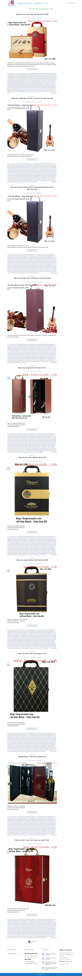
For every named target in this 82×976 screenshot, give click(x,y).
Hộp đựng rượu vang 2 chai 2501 (50, 958)
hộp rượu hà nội (29, 89)
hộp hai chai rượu (27, 77)
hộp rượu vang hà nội (41, 90)
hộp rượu (53, 77)
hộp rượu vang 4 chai (13, 90)
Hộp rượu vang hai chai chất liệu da (21, 646)
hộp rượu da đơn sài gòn (30, 82)
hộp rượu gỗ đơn (12, 87)
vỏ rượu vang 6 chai (33, 181)
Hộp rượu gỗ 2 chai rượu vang (27, 931)
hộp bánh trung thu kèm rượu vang (37, 73)
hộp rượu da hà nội (38, 82)
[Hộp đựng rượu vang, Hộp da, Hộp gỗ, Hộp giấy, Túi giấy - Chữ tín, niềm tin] (11, 3)
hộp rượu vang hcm (49, 90)
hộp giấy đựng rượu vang (38, 76)
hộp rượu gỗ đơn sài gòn (28, 87)
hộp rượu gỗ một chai (44, 87)
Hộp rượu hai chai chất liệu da (50, 550)
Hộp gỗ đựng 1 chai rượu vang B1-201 (32, 757)
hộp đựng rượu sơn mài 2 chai (42, 164)
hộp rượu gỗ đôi (37, 86)
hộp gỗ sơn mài (23, 167)
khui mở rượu (14, 91)
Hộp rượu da (32, 12)
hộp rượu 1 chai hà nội (42, 167)
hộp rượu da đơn (45, 171)
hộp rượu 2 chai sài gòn (35, 78)
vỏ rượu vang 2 (40, 91)
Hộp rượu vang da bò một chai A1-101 (32, 368)
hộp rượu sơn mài (28, 179)
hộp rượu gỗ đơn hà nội (19, 87)
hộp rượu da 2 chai (39, 80)
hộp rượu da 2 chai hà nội (47, 80)
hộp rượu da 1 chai (49, 259)
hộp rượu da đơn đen (48, 262)
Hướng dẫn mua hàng (38, 3)
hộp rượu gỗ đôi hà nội (45, 86)
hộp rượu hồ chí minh (41, 89)
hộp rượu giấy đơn (39, 83)
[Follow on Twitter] (65, 964)
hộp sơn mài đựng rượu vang (43, 361)
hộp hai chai (21, 77)
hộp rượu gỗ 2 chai (29, 85)
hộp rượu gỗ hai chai (36, 87)
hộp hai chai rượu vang (34, 77)
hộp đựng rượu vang (45, 74)
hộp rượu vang (34, 179)
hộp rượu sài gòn (49, 89)
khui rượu (19, 91)
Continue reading (32, 69)
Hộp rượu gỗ (32, 754)
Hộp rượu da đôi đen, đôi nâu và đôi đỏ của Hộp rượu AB (32, 98)
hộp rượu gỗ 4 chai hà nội (13, 86)
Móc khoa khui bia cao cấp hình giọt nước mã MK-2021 (51, 968)
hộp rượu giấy (25, 83)
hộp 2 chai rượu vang (26, 73)
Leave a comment (54, 92)
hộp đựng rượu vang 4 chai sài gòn (28, 76)
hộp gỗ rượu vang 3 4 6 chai (14, 77)
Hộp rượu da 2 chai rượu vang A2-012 (32, 653)
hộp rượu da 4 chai (15, 81)
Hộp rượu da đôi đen (38, 171)
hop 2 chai (21, 73)
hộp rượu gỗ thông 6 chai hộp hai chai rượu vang (17, 89)
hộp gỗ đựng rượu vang (48, 76)
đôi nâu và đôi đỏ (22, 163)
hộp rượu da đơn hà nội (13, 82)
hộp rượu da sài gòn (18, 83)
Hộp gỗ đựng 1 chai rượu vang (12, 820)
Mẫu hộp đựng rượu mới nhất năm (24, 3)
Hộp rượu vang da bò (11, 450)
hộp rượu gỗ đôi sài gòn (43, 176)
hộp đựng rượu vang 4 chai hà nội (16, 76)
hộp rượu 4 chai (42, 78)
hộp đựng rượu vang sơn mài (45, 166)
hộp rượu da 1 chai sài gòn (31, 80)
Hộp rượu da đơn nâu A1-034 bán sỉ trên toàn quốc (32, 278)
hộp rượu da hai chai (45, 82)
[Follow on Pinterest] (67, 964)
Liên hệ (46, 3)
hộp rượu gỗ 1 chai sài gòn (21, 85)
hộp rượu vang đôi (21, 180)
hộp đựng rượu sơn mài (32, 164)
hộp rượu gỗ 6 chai (31, 86)
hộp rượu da (14, 80)
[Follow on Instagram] (63, 964)
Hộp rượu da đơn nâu (23, 263)
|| (62, 961)
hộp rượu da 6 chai (41, 81)
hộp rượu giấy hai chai (46, 83)
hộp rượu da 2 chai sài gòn (40, 170)
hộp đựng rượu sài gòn (37, 74)
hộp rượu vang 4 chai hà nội (22, 90)
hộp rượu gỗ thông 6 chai (43, 177)
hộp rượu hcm (35, 89)
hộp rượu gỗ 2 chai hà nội (37, 85)
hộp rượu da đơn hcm (22, 82)
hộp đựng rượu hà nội (29, 74)
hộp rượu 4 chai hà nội (49, 78)
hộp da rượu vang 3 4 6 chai (14, 74)
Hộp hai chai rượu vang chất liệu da (45, 77)
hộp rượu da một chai (11, 83)
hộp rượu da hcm (53, 82)
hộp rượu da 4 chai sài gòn (33, 81)
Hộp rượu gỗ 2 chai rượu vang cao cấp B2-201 (32, 840)
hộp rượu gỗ (53, 83)
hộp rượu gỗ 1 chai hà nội (11, 85)
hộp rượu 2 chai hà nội (26, 78)
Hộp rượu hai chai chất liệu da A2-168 (32, 457)
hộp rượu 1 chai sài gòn (18, 78)
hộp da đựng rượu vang (47, 73)
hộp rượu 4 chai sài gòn (41, 168)
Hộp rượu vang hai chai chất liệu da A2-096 (32, 560)
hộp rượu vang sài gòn (44, 180)
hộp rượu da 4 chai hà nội (23, 81)
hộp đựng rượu (22, 74)
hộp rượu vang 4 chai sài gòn (32, 90)
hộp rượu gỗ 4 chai (44, 175)
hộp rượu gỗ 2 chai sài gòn (46, 85)
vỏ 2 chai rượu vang (33, 91)
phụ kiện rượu (23, 91)
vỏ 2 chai (28, 91)
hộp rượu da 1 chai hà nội (21, 80)
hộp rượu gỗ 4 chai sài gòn (23, 86)
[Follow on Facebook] (60, 964)
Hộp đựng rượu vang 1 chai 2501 (50, 954)
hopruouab (39, 281)
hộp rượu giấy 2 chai (31, 83)
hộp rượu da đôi (48, 81)
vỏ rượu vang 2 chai (46, 91)
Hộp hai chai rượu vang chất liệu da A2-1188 (32, 14)
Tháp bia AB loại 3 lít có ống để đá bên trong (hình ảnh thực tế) (50, 963)
